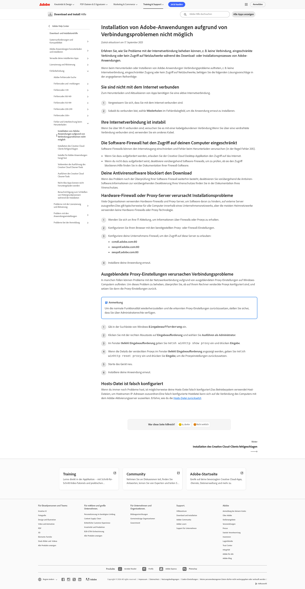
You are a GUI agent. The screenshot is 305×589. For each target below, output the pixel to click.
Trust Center (227, 545)
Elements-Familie (45, 537)
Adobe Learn (181, 524)
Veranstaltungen (229, 524)
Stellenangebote (229, 520)
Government (135, 523)
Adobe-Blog (227, 558)
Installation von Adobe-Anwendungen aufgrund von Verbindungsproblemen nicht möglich (71, 135)
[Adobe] (44, 4)
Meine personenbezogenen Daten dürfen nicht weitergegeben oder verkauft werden (232, 579)
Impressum (143, 579)
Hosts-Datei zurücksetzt (187, 398)
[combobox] (205, 14)
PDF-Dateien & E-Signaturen (92, 4)
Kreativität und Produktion (94, 527)
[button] (246, 4)
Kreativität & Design (63, 4)
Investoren (227, 537)
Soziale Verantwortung (232, 532)
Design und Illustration (47, 520)
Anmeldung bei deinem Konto (234, 511)
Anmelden (258, 4)
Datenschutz (154, 579)
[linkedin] (79, 579)
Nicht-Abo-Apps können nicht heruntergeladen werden (71, 184)
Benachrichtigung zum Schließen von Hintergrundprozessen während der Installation (72, 195)
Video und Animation (46, 524)
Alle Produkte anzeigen (47, 545)
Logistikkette (228, 541)
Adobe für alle (228, 554)
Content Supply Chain (92, 518)
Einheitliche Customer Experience (97, 523)
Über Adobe (227, 515)
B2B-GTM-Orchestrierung (94, 531)
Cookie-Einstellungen (189, 579)
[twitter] (74, 579)
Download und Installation (186, 515)
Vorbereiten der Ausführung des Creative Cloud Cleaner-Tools (71, 166)
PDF (39, 528)
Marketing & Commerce (124, 4)
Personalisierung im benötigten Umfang (99, 514)
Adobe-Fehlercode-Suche (65, 77)
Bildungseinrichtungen (139, 514)
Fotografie (42, 515)
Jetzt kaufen (177, 4)
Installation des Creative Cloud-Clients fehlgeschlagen (71, 147)
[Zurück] (140, 449)
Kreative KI (42, 511)
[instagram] (68, 579)
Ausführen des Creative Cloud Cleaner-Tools (71, 175)
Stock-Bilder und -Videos (47, 541)
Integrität (226, 550)
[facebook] (63, 579)
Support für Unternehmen (186, 528)
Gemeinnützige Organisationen (142, 518)
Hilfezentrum (181, 511)
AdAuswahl (262, 583)
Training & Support (152, 4)
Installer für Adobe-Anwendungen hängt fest (72, 156)
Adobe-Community (183, 520)
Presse (225, 528)
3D (39, 532)
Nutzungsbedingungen (170, 579)
